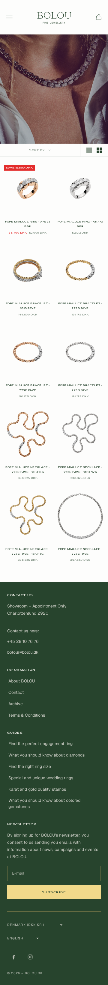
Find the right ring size (29, 766)
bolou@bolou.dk (22, 652)
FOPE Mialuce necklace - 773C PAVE (80, 551)
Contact (16, 692)
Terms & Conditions (26, 715)
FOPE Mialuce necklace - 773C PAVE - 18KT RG (27, 469)
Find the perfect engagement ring (40, 743)
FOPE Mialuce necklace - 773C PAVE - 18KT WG (80, 469)
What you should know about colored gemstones (44, 803)
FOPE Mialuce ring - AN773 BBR (28, 224)
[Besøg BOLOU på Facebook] (13, 957)
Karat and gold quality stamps (37, 789)
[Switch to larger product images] (89, 150)
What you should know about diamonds (46, 755)
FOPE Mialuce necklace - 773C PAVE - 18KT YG (27, 551)
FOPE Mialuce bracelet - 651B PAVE (28, 306)
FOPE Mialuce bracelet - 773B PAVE (80, 306)
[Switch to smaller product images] (99, 150)
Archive (15, 703)
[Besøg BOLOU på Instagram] (30, 957)
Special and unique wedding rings (40, 778)
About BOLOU (21, 681)
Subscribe (54, 892)
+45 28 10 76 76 (23, 641)
